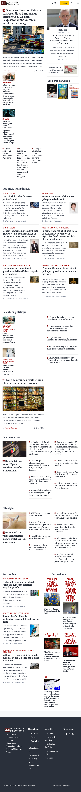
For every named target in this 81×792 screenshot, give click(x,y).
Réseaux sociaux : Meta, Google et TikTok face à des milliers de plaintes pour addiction (40, 480)
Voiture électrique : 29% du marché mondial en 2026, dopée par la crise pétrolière (21, 658)
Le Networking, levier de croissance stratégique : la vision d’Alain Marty (69, 665)
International (7, 652)
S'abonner (64, 3)
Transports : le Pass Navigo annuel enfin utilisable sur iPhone (38, 547)
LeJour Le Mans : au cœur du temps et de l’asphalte (7, 153)
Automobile (18, 579)
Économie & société (27, 650)
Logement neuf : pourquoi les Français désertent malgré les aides (62, 338)
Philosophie (45, 228)
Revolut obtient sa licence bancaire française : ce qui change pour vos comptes (40, 492)
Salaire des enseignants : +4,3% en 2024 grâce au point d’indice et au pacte (62, 348)
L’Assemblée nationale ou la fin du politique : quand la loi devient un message (59, 271)
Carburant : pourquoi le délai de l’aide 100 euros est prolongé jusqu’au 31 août (19, 585)
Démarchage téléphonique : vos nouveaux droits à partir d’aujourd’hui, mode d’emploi (39, 465)
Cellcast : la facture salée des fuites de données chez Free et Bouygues (66, 485)
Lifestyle (20, 613)
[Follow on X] (69, 734)
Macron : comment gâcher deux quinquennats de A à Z (58, 198)
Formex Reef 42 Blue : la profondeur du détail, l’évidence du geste (20, 619)
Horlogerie (13, 613)
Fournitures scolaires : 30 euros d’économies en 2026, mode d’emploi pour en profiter (62, 360)
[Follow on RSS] (72, 734)
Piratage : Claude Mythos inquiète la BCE (52, 611)
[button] (72, 3)
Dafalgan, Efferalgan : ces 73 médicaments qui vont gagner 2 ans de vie (37, 155)
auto (19, 650)
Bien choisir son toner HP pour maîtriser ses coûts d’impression (12, 466)
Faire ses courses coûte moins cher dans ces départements (23, 381)
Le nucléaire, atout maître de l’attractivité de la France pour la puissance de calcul (66, 515)
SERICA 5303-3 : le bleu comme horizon (39, 514)
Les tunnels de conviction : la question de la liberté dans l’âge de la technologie (20, 271)
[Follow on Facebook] (66, 734)
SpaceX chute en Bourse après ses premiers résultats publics (66, 462)
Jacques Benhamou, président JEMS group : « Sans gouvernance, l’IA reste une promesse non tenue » (21, 234)
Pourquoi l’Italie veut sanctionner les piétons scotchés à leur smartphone (14, 537)
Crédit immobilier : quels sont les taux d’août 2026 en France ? (9, 338)
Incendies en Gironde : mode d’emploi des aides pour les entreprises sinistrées (65, 528)
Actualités (6, 265)
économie (25, 579)
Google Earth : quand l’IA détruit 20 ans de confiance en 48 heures (66, 474)
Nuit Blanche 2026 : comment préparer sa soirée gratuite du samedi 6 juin (52, 656)
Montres (26, 613)
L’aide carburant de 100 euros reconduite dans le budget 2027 (60, 318)
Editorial (52, 228)
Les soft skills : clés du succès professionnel (18, 198)
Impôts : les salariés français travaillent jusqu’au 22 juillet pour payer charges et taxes (64, 558)
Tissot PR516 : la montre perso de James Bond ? (40, 537)
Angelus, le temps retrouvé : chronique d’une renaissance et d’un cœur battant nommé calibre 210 (40, 525)
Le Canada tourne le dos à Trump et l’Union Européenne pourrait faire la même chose (62, 39)
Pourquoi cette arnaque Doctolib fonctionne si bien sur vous (8, 369)
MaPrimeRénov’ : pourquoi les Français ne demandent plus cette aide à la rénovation (70, 622)
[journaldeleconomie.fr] (10, 3)
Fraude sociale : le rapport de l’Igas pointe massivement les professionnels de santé (62, 328)
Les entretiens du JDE (9, 193)
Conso (4, 579)
